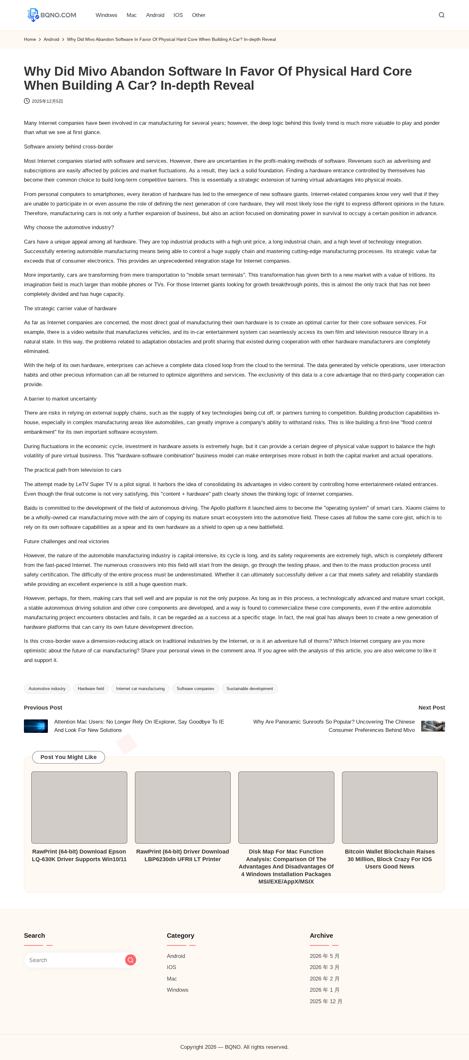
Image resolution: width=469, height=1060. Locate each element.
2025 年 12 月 (326, 1001)
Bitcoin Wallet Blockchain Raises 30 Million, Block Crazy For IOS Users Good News (390, 859)
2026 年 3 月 (325, 967)
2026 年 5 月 (325, 956)
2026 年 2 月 (325, 979)
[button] (130, 960)
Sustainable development (250, 688)
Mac (172, 979)
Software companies (195, 688)
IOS (171, 967)
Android (176, 956)
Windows (178, 990)
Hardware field (91, 688)
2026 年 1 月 (325, 990)
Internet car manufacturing (140, 688)
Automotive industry (47, 688)
